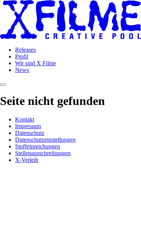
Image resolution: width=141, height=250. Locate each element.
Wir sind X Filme (35, 63)
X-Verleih (26, 160)
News (22, 70)
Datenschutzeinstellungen (45, 139)
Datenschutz (29, 133)
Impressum (28, 126)
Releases (25, 49)
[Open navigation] (3, 85)
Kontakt (24, 119)
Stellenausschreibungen (43, 153)
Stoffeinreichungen (37, 146)
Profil (21, 56)
